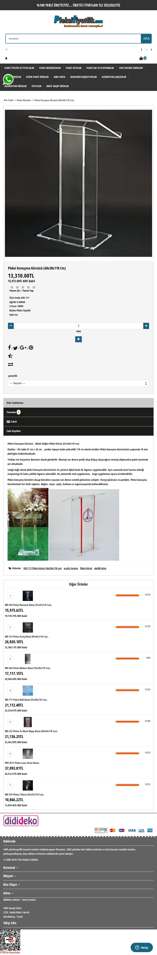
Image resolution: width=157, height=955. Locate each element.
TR (6, 49)
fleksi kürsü (86, 568)
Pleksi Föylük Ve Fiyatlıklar (19, 68)
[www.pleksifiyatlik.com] (78, 21)
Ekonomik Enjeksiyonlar (83, 77)
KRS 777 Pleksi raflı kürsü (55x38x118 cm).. (26, 699)
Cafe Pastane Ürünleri (131, 68)
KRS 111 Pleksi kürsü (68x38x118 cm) (43, 568)
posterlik (12, 376)
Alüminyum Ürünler (15, 86)
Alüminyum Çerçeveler (114, 77)
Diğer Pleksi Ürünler (37, 77)
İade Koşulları (14, 431)
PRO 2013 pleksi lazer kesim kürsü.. (22, 763)
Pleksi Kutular (73, 68)
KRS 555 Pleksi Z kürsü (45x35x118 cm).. (24, 794)
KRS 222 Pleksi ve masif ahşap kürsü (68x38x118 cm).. (31, 731)
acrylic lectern (71, 568)
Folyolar (36, 86)
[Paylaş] (9, 348)
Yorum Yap (27, 290)
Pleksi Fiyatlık (23, 310)
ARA (146, 38)
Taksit (13, 421)
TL (147, 49)
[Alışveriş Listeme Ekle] (10, 357)
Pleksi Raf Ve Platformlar (100, 68)
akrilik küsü (100, 568)
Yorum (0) (14, 290)
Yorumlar (13, 412)
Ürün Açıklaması (15, 403)
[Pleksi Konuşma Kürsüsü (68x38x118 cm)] (78, 183)
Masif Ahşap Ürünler (57, 86)
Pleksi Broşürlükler (50, 68)
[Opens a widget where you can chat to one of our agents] (141, 948)
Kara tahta (59, 77)
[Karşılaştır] (10, 365)
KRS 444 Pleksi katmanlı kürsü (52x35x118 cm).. (28, 605)
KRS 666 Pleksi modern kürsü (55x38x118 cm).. (28, 668)
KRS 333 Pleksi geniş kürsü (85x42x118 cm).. (27, 636)
